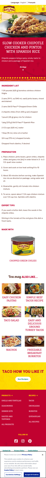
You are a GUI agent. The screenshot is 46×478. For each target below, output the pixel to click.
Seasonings (7, 405)
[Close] (42, 454)
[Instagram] (23, 441)
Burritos (33, 411)
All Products (8, 424)
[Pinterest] (30, 441)
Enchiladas (34, 405)
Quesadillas (34, 416)
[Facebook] (16, 441)
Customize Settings (13, 474)
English (23, 3)
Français (31, 3)
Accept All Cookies (32, 474)
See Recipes (23, 379)
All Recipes (34, 421)
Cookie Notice (33, 450)
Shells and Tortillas (11, 400)
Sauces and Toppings (7, 418)
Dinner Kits (7, 411)
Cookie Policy (9, 470)
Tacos (31, 400)
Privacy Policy (19, 450)
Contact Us (6, 450)
